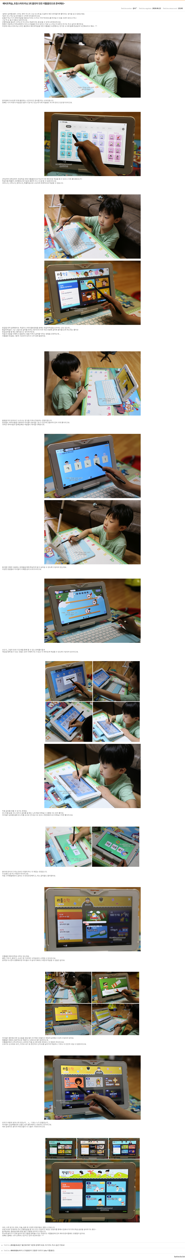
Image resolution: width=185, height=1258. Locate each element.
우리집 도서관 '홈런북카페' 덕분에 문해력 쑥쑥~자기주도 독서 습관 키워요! (38, 1245)
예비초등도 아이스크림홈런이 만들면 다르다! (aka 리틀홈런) (32, 1251)
